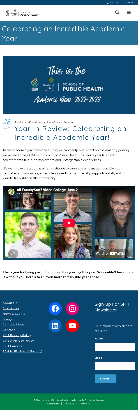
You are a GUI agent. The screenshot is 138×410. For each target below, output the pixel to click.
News (41, 122)
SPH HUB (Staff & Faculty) (22, 351)
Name (99, 338)
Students (69, 122)
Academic (20, 122)
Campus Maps (13, 324)
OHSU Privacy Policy (18, 340)
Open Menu (129, 12)
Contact (9, 330)
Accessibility (53, 403)
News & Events (14, 313)
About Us (10, 303)
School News (54, 122)
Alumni (32, 122)
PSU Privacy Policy (17, 335)
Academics (11, 308)
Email (99, 357)
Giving (7, 319)
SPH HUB (128, 2)
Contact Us (84, 403)
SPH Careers (12, 346)
